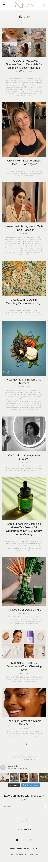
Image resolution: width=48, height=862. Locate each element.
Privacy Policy (34, 854)
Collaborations (23, 848)
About (12, 848)
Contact (34, 848)
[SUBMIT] (45, 806)
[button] (4, 5)
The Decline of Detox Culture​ (24, 609)
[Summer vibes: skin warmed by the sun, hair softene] (14, 777)
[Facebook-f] (31, 840)
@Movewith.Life (29, 759)
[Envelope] (17, 840)
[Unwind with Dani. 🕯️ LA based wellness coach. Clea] (24, 777)
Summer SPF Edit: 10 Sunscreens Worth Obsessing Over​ (24, 666)
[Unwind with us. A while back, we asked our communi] (43, 777)
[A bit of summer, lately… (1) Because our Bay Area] (4, 777)
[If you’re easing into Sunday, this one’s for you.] (33, 777)
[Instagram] (24, 840)
